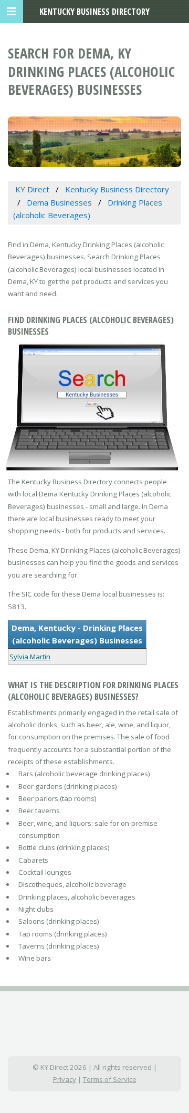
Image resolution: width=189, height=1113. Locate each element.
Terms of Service (109, 1079)
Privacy (64, 1079)
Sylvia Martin (29, 656)
